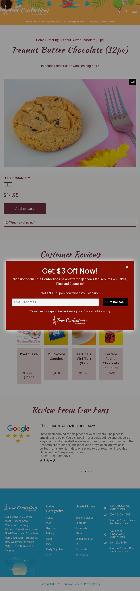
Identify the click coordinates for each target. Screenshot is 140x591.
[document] (70, 295)
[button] (127, 267)
